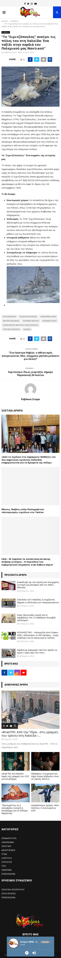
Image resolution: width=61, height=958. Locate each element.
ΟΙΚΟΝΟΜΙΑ (7, 842)
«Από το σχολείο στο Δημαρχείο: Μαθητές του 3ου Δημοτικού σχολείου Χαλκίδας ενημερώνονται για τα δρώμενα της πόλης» (28, 459)
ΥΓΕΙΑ (4, 854)
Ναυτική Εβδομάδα (11, 321)
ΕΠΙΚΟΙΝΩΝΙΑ (8, 873)
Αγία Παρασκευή (9, 317)
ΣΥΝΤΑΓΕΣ (6, 862)
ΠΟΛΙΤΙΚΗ (6, 846)
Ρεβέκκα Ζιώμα (10, 52)
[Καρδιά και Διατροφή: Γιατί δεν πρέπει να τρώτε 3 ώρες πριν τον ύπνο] (8, 653)
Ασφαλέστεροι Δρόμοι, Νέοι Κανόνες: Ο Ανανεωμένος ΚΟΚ (45, 808)
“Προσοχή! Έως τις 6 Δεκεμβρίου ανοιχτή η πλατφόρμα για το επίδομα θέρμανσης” (14, 809)
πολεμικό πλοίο (49, 321)
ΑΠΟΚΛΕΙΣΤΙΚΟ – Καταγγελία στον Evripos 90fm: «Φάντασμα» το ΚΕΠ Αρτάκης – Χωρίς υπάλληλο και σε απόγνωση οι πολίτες (37, 635)
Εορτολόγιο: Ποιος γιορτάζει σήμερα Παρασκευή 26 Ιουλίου (30, 373)
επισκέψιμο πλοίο (48, 317)
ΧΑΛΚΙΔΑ (27, 329)
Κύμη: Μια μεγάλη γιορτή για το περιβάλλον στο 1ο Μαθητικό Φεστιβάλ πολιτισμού (36, 618)
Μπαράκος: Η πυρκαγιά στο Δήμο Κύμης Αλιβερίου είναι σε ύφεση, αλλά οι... (45, 776)
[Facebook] (25, 3)
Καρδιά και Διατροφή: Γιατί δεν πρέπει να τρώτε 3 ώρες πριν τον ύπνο (37, 651)
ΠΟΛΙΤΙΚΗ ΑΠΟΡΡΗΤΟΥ (12, 889)
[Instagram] (32, 3)
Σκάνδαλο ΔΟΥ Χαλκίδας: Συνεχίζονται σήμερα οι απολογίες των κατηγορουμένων (38, 601)
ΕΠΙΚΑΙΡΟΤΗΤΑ (8, 838)
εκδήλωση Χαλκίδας (28, 317)
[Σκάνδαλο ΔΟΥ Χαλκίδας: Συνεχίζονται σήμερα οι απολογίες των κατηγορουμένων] (8, 603)
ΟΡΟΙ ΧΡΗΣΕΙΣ (8, 893)
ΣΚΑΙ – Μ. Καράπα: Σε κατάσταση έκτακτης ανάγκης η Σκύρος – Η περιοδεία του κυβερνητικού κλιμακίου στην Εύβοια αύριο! (27, 561)
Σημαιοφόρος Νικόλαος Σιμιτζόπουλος (20, 325)
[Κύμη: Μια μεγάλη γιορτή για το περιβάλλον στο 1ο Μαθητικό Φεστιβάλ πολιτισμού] (8, 618)
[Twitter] (28, 3)
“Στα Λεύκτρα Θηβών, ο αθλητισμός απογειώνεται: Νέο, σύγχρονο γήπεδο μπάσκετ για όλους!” (30, 356)
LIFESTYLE (6, 858)
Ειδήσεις (5, 32)
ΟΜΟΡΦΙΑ (6, 869)
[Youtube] (35, 3)
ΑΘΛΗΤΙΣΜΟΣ (8, 850)
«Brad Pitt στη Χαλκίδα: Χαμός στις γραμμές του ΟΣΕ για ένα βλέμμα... (15, 776)
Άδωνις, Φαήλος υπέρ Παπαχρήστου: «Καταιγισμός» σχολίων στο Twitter (22, 511)
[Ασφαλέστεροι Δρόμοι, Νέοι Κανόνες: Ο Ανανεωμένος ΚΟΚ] (45, 793)
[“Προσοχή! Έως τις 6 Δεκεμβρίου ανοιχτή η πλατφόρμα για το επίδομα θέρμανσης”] (15, 793)
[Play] (27, 953)
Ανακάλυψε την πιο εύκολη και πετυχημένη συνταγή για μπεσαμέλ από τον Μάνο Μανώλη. (38, 585)
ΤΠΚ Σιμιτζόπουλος (11, 329)
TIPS (3, 866)
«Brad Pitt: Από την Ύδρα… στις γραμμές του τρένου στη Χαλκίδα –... (29, 734)
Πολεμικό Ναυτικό (31, 321)
